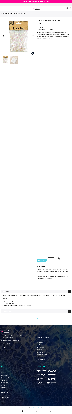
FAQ (39, 217)
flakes (64, 111)
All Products (57, 189)
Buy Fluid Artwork (58, 199)
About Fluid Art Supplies (60, 185)
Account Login (41, 230)
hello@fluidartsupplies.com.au (45, 191)
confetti (63, 109)
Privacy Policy (41, 227)
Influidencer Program (59, 202)
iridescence (57, 114)
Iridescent (63, 114)
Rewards (40, 235)
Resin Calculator (58, 207)
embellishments (58, 111)
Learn (55, 187)
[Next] (33, 36)
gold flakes (61, 112)
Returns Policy (41, 222)
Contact (40, 242)
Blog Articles (57, 204)
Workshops (57, 197)
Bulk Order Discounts (43, 237)
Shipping (39, 29)
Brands (56, 192)
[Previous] (3, 36)
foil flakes (62, 276)
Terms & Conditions (43, 225)
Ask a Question (58, 104)
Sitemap (40, 232)
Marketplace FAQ (42, 245)
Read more (50, 38)
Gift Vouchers (57, 194)
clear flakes (57, 109)
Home (2, 13)
